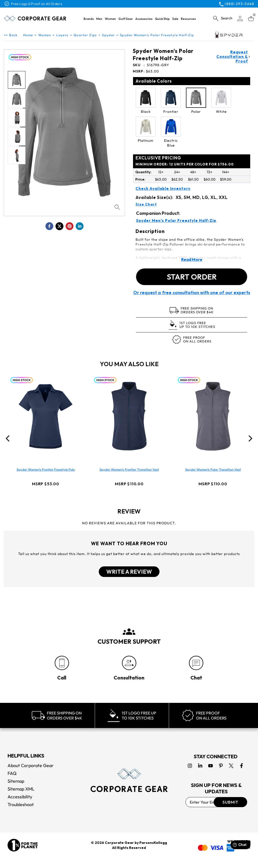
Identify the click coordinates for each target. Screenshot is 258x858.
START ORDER (192, 277)
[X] (231, 765)
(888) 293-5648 (239, 4)
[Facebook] (241, 765)
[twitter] (59, 226)
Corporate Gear (119, 842)
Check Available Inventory (163, 188)
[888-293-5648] (62, 663)
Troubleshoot (21, 804)
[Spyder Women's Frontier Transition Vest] (129, 416)
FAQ (12, 773)
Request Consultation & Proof (232, 56)
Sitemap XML (21, 789)
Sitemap (16, 781)
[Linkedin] (200, 765)
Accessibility (20, 797)
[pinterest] (70, 226)
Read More (191, 259)
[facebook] (49, 226)
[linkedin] (80, 226)
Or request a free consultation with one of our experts (191, 292)
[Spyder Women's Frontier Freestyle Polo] (46, 416)
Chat (196, 677)
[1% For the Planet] (23, 845)
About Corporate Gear (31, 765)
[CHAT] (196, 663)
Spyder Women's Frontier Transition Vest (129, 469)
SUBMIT (230, 802)
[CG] (35, 18)
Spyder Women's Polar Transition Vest (213, 469)
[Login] (240, 18)
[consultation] (129, 663)
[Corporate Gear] (129, 780)
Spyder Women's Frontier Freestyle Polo (46, 469)
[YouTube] (210, 765)
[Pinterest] (220, 765)
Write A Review (129, 571)
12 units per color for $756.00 (185, 164)
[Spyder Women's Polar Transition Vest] (213, 416)
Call (61, 677)
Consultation (129, 677)
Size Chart (146, 204)
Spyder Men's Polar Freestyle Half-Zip (176, 220)
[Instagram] (189, 765)
